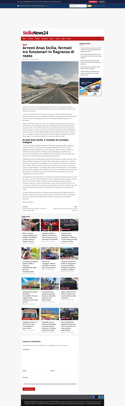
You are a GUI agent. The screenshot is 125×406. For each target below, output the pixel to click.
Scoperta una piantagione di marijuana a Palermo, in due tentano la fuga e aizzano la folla (69, 237)
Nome (25, 371)
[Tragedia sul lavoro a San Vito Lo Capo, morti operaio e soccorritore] (30, 314)
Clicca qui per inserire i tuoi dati (98, 5)
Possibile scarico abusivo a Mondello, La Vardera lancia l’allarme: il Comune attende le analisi (49, 326)
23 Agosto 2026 (51, 241)
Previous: (34, 208)
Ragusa (67, 288)
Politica (37, 38)
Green (52, 38)
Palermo (68, 229)
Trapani (29, 318)
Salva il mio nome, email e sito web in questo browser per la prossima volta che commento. (50, 384)
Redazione (26, 59)
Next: (65, 208)
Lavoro (57, 38)
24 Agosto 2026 (32, 243)
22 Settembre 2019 (35, 59)
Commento (26, 349)
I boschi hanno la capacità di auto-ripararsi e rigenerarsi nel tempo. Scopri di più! (90, 73)
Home (24, 38)
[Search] (103, 38)
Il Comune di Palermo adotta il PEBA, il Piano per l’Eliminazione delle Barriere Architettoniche (30, 267)
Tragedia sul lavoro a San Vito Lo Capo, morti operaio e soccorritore (30, 325)
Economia (45, 38)
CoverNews (90, 403)
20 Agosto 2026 (32, 273)
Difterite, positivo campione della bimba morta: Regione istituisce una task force (91, 62)
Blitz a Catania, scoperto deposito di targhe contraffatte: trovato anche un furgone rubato (30, 237)
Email (53, 371)
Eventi (69, 38)
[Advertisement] (62, 18)
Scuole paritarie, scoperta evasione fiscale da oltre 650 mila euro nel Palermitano (48, 296)
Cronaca (30, 38)
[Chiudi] (107, 1)
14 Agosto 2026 (32, 304)
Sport (63, 38)
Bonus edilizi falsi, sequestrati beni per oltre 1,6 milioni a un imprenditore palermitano (68, 326)
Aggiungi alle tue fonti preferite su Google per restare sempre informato (40, 1)
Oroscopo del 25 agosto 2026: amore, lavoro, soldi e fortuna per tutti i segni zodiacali (91, 56)
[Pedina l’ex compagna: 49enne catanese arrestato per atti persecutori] (50, 253)
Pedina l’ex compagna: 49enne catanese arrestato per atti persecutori (49, 265)
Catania (24, 229)
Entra (89, 5)
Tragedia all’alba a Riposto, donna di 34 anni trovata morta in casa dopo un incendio (50, 236)
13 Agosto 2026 (32, 330)
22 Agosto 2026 (71, 243)
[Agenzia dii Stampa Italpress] (90, 87)
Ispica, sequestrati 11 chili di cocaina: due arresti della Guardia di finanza (69, 295)
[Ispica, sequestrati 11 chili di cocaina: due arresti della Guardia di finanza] (69, 284)
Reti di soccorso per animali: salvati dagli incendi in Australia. (90, 67)
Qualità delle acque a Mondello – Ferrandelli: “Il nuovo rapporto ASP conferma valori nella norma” (30, 297)
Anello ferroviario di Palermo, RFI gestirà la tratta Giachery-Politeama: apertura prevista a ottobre (68, 266)
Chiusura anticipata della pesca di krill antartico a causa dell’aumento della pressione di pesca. (91, 49)
